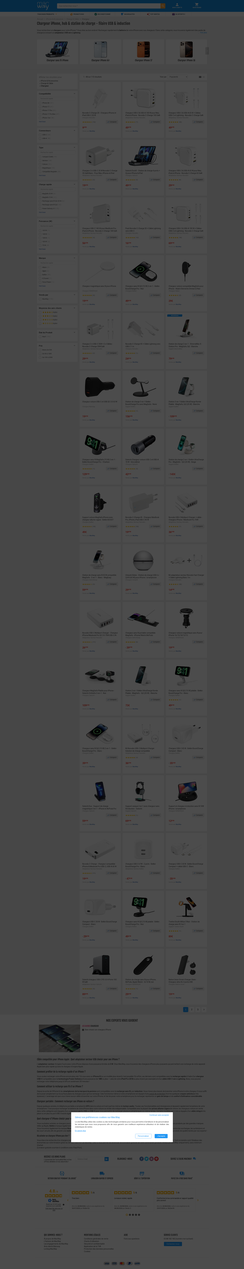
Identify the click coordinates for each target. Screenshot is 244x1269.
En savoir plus (80, 1131)
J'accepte (161, 1136)
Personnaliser (143, 1136)
